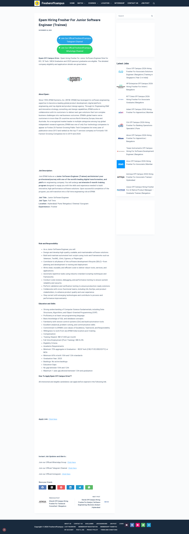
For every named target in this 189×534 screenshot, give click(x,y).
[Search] (154, 3)
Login (121, 523)
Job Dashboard (101, 523)
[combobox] (133, 16)
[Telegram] (80, 487)
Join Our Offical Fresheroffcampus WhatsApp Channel (75, 49)
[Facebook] (42, 487)
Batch (80, 3)
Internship (119, 3)
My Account (69, 530)
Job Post (145, 3)
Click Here (53, 419)
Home (72, 3)
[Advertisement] (75, 151)
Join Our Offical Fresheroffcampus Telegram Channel (75, 40)
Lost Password (70, 527)
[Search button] (152, 16)
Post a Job (80, 530)
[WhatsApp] (89, 487)
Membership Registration (88, 527)
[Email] (127, 525)
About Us (67, 523)
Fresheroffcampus (53, 3)
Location (105, 3)
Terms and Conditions (109, 530)
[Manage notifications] (4, 529)
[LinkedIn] (70, 487)
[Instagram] (138, 525)
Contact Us (133, 3)
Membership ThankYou (108, 527)
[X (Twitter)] (52, 487)
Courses (92, 3)
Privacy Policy (92, 530)
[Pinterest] (61, 487)
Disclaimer (89, 523)
